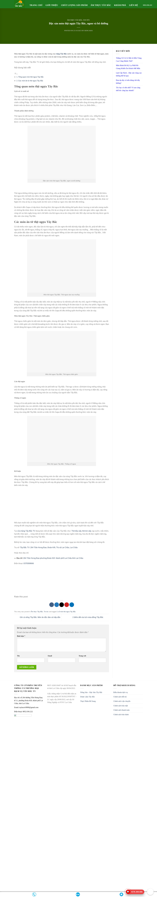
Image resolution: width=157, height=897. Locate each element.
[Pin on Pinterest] (66, 604)
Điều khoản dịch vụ (120, 692)
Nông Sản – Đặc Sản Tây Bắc (91, 692)
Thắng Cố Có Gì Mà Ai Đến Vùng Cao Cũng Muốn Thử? (128, 59)
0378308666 (28, 563)
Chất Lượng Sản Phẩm (74, 5)
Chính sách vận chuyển (121, 701)
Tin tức (86, 20)
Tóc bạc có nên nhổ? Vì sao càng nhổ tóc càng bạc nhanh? (128, 89)
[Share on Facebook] (51, 604)
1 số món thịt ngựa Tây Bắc (66, 612)
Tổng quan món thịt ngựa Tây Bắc (31, 77)
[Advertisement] (61, 505)
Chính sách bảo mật (120, 706)
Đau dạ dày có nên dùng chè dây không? (128, 81)
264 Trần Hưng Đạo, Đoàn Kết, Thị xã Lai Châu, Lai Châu (54, 547)
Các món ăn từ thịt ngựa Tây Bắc (30, 81)
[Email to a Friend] (61, 604)
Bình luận (21, 636)
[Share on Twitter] (56, 604)
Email (50, 656)
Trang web (82, 656)
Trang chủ (36, 5)
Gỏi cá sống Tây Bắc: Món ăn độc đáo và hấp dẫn (39, 617)
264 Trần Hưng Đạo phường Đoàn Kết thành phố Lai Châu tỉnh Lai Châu (53, 558)
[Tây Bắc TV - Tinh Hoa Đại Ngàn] (20, 4)
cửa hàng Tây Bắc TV (26, 531)
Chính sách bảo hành (121, 714)
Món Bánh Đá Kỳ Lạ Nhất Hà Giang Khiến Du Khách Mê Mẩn (128, 66)
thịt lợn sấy (86, 531)
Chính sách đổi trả (120, 697)
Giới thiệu (52, 5)
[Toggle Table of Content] (16, 74)
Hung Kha (88, 30)
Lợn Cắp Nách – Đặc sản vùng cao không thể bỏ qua (129, 74)
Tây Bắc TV (24, 547)
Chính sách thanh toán (121, 710)
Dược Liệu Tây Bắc (87, 697)
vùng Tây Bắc (61, 54)
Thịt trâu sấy (76, 531)
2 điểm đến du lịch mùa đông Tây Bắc (88, 617)
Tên (18, 656)
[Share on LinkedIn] (71, 604)
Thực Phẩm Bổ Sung (88, 701)
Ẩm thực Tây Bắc (74, 20)
